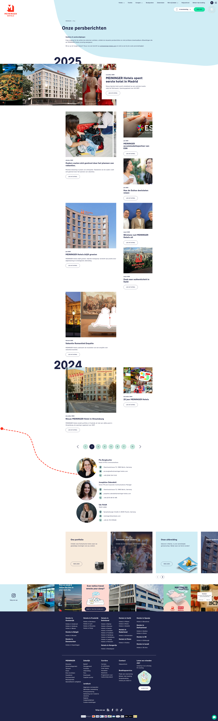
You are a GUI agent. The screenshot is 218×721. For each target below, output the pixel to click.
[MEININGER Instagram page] (117, 710)
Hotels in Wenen (71, 628)
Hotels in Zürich (142, 633)
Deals (67, 671)
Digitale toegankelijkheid (88, 699)
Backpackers (150, 2)
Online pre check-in (125, 680)
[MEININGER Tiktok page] (121, 710)
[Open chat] (214, 717)
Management (87, 666)
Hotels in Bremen (106, 626)
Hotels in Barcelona (143, 621)
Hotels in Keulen (106, 628)
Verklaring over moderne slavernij (91, 695)
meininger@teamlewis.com (112, 516)
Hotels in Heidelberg (107, 637)
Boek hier (199, 9)
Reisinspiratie (70, 679)
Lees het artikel (113, 93)
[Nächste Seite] (140, 446)
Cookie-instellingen (89, 702)
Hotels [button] (121, 2)
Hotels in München (107, 641)
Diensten (68, 664)
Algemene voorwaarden (90, 687)
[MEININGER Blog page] (108, 710)
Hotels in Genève (142, 631)
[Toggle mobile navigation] (216, 2)
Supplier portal (88, 677)
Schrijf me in (144, 688)
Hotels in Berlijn (106, 624)
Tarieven (68, 668)
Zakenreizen (160, 2)
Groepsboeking (123, 678)
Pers (74, 21)
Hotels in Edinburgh (143, 640)
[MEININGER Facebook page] (112, 710)
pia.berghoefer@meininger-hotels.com (116, 471)
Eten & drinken (70, 673)
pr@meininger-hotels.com (108, 46)
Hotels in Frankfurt (107, 633)
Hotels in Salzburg (71, 626)
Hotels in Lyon (87, 624)
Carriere (103, 664)
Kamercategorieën (71, 666)
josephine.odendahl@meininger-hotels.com (117, 493)
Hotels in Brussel (71, 635)
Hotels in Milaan (124, 621)
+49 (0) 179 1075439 (110, 520)
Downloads (86, 675)
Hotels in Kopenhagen (73, 645)
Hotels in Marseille (89, 626)
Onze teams (105, 668)
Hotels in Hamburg (107, 635)
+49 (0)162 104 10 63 (110, 475)
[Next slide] (162, 577)
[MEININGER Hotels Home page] (10, 10)
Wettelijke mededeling (90, 689)
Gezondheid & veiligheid (73, 682)
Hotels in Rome (124, 624)
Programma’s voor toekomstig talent (107, 676)
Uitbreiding (86, 671)
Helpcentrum (185, 2)
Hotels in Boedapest (107, 649)
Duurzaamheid (70, 677)
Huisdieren (69, 675)
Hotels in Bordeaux (89, 621)
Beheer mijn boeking (199, 2)
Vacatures (104, 673)
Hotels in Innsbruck (72, 624)
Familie (130, 2)
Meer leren (76, 564)
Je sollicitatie (105, 666)
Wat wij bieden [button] (172, 2)
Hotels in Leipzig (106, 639)
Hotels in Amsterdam (125, 635)
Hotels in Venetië (124, 626)
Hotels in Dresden (107, 630)
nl (212, 2)
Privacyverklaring (88, 691)
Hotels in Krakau (124, 642)
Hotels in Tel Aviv (142, 647)
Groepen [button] (138, 2)
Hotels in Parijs (88, 628)
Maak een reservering (126, 674)
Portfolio (86, 668)
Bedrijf (85, 664)
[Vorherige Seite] (77, 446)
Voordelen (104, 670)
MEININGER (68, 21)
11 (132, 447)
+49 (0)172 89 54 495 (110, 497)
